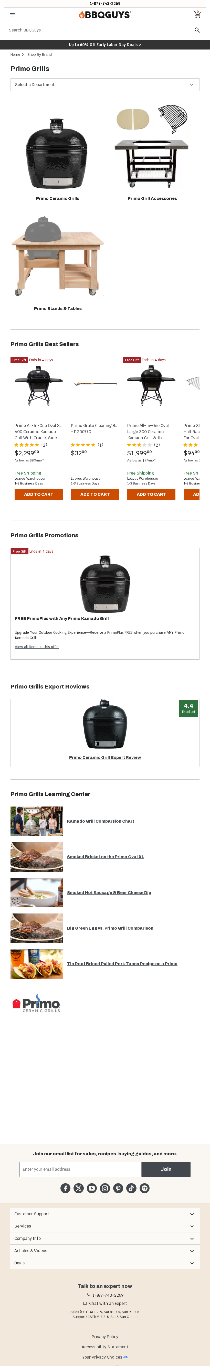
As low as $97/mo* (141, 460)
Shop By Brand (39, 54)
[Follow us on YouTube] (92, 1188)
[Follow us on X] (78, 1188)
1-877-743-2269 (105, 3)
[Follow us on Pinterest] (118, 1188)
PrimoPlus (115, 632)
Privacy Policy (105, 1336)
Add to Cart (39, 494)
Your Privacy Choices (102, 1357)
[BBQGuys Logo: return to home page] (105, 15)
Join (166, 1169)
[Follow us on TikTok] (131, 1188)
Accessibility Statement (105, 1347)
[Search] (197, 30)
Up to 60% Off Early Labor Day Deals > (105, 44)
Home (15, 54)
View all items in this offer (37, 646)
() (44, 445)
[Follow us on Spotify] (145, 1188)
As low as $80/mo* (29, 460)
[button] (105, 85)
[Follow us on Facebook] (65, 1188)
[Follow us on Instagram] (105, 1188)
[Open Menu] (12, 15)
